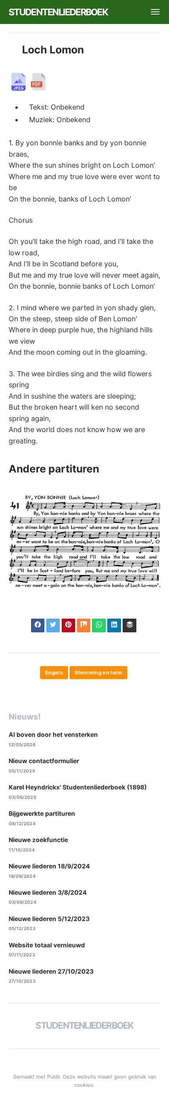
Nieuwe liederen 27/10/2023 (51, 971)
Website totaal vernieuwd (47, 945)
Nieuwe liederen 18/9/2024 (49, 866)
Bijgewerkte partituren (42, 813)
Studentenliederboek (58, 12)
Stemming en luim (98, 673)
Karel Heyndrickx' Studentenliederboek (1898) (78, 787)
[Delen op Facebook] (38, 625)
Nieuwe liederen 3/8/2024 (48, 892)
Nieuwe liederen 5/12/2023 (49, 919)
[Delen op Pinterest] (68, 625)
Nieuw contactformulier (44, 761)
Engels (54, 673)
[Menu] (152, 12)
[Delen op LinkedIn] (114, 625)
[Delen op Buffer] (129, 625)
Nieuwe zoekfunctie (38, 840)
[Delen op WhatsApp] (99, 625)
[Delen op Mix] (84, 625)
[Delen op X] (53, 625)
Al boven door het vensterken (53, 734)
